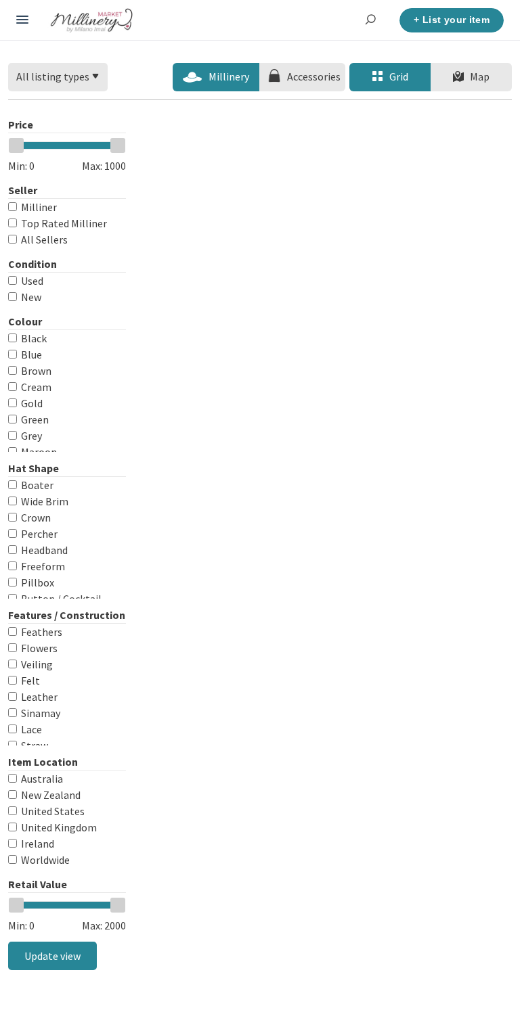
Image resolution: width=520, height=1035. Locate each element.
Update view (52, 956)
